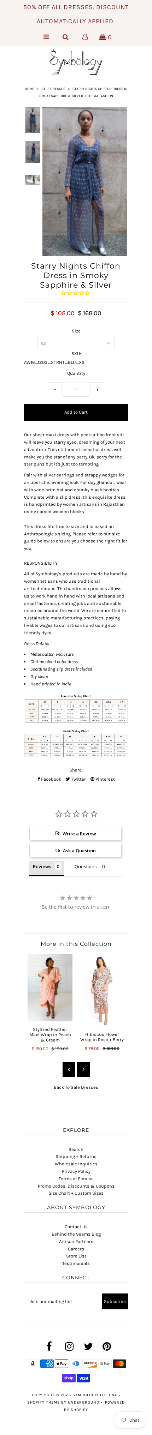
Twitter (78, 779)
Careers (76, 1248)
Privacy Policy (76, 1171)
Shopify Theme (43, 1402)
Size (76, 331)
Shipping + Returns (76, 1156)
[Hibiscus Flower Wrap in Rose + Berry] (102, 990)
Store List (76, 1256)
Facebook (50, 779)
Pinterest (104, 779)
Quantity (76, 373)
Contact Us (76, 1226)
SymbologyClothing (95, 1395)
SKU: (76, 353)
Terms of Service (76, 1178)
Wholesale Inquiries (76, 1163)
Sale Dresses (53, 89)
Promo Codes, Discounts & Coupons (76, 1186)
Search (76, 1149)
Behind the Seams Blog (76, 1234)
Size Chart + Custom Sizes (76, 1193)
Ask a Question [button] (79, 850)
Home (29, 89)
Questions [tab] (86, 866)
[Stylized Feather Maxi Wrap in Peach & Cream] (50, 988)
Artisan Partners (76, 1241)
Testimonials (76, 1263)
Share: (76, 770)
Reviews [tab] (42, 866)
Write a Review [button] (79, 833)
